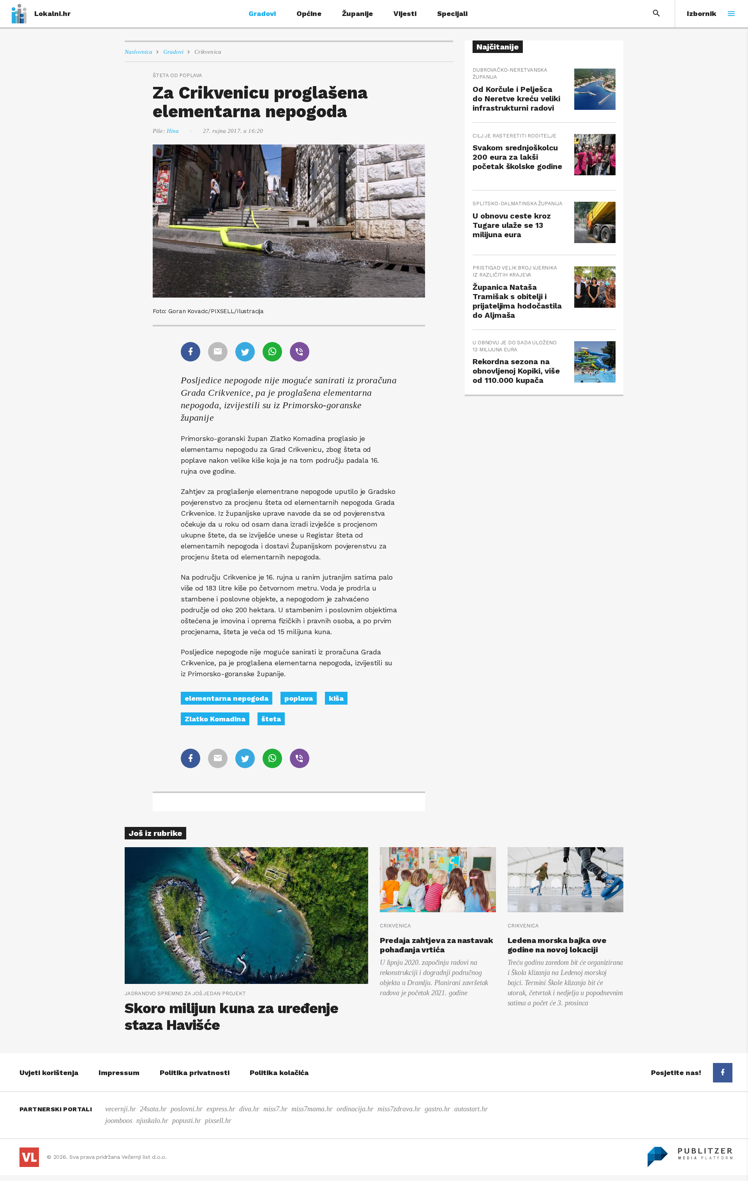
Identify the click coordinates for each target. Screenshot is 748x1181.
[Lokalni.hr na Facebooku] (722, 1072)
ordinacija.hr (355, 1109)
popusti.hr (186, 1121)
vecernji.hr (120, 1109)
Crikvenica (208, 52)
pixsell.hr (218, 1121)
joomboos (118, 1121)
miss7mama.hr (312, 1109)
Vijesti (404, 13)
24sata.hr (153, 1109)
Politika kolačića (279, 1072)
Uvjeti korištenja (48, 1072)
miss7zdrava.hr (399, 1109)
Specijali (452, 13)
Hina (173, 131)
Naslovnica (139, 52)
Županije (357, 13)
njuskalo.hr (152, 1121)
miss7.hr (275, 1109)
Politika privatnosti (194, 1072)
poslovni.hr (187, 1109)
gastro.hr (437, 1109)
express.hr (220, 1109)
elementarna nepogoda (226, 698)
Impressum (119, 1072)
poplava (298, 698)
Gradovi (262, 13)
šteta (271, 719)
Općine (308, 13)
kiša (336, 698)
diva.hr (249, 1109)
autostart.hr (471, 1109)
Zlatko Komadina (215, 719)
